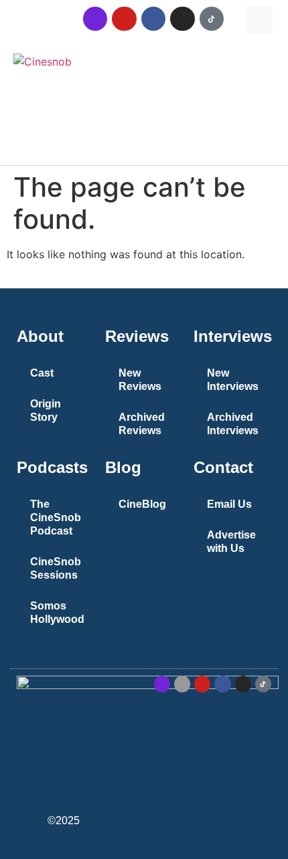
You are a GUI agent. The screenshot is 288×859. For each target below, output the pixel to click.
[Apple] (182, 684)
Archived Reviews (142, 423)
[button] (259, 20)
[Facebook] (153, 19)
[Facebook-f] (222, 684)
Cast (42, 373)
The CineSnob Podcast (55, 517)
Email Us (229, 504)
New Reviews (140, 379)
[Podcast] (95, 19)
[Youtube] (124, 19)
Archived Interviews (233, 423)
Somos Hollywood (57, 612)
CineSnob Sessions (55, 568)
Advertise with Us (231, 541)
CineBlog (142, 504)
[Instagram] (182, 19)
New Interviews (233, 379)
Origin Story (45, 410)
